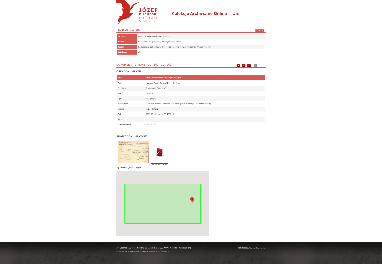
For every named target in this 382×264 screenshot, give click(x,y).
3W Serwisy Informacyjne (256, 248)
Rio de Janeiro (152, 109)
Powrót (260, 30)
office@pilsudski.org (182, 248)
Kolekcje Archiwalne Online (199, 13)
